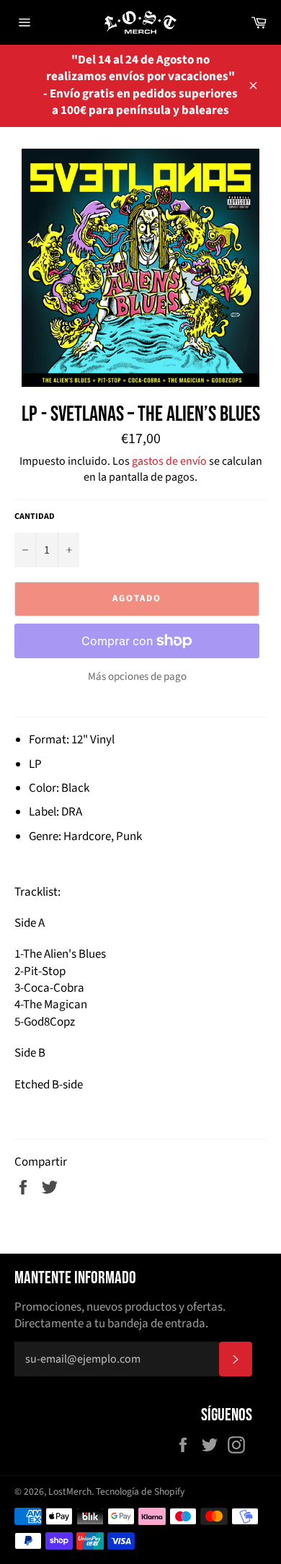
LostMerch (70, 1491)
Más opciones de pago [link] (137, 677)
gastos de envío (169, 461)
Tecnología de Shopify (140, 1491)
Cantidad (34, 517)
